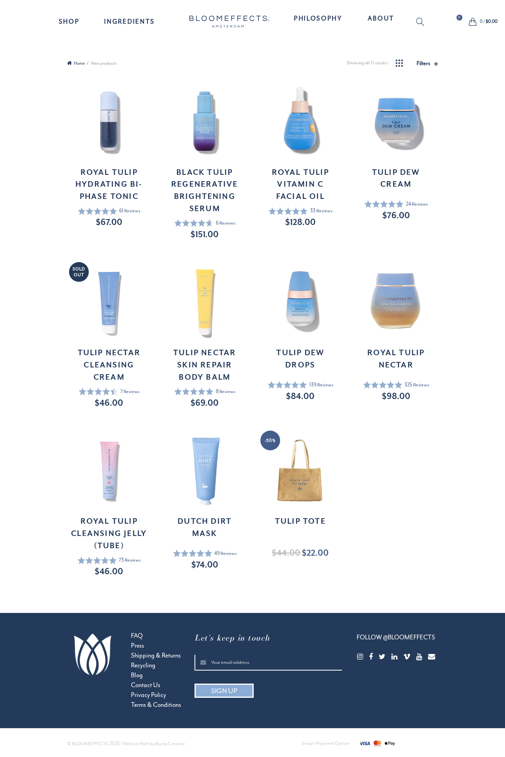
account (436, 22)
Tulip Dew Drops (300, 358)
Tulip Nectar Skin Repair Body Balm (204, 364)
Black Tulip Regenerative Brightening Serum (204, 190)
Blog (137, 675)
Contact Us (145, 685)
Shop (69, 21)
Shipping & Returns (156, 655)
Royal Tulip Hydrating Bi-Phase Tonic (109, 184)
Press (137, 645)
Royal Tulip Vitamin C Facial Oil (300, 184)
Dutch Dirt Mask (205, 527)
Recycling (143, 665)
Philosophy (318, 18)
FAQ (137, 635)
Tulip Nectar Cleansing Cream (109, 364)
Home (79, 63)
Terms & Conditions (156, 704)
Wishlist (459, 18)
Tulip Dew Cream (396, 178)
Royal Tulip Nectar (396, 358)
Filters (423, 63)
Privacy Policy (148, 695)
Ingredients (129, 21)
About (381, 18)
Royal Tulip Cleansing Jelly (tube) (109, 533)
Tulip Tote (300, 521)
